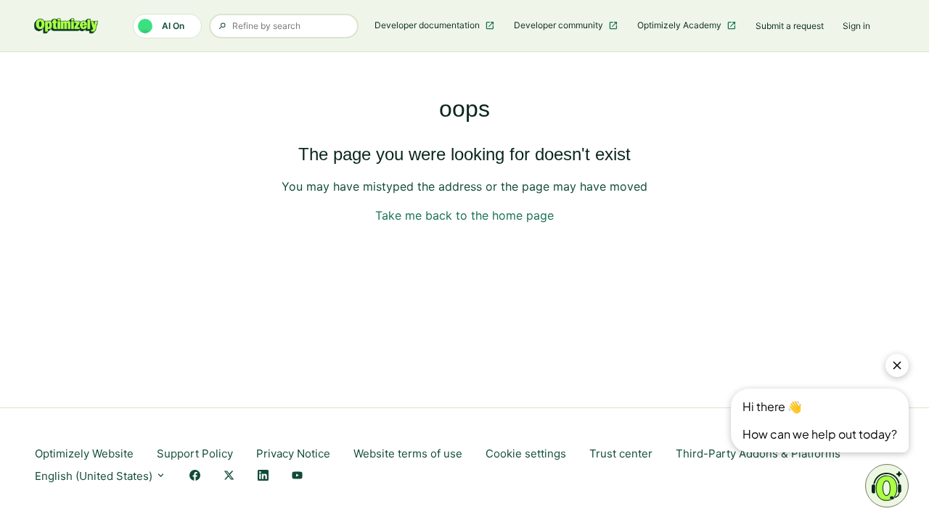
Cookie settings (526, 453)
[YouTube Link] (297, 476)
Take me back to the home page (464, 215)
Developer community (559, 25)
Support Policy (195, 453)
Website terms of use (407, 453)
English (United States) (95, 476)
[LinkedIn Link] (263, 476)
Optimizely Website (84, 453)
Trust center (620, 453)
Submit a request (790, 25)
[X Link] (229, 476)
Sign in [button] (856, 25)
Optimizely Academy (680, 25)
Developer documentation (428, 25)
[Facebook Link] (195, 476)
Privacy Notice (293, 453)
